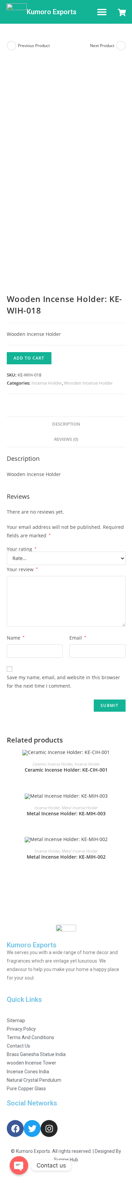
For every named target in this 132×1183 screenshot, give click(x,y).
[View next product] (121, 45)
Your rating (22, 549)
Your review (22, 569)
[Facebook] (15, 1128)
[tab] (66, 424)
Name (16, 637)
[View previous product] (11, 45)
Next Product (102, 45)
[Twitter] (32, 1128)
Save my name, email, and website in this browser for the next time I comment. (63, 681)
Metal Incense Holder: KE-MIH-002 (66, 857)
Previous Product (34, 45)
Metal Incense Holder (79, 808)
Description (66, 424)
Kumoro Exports (51, 12)
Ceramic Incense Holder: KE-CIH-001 (66, 770)
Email (77, 637)
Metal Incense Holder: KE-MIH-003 (66, 813)
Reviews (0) (66, 439)
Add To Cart (29, 358)
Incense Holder (46, 383)
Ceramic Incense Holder (52, 764)
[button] (101, 12)
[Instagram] (49, 1128)
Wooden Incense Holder (88, 383)
